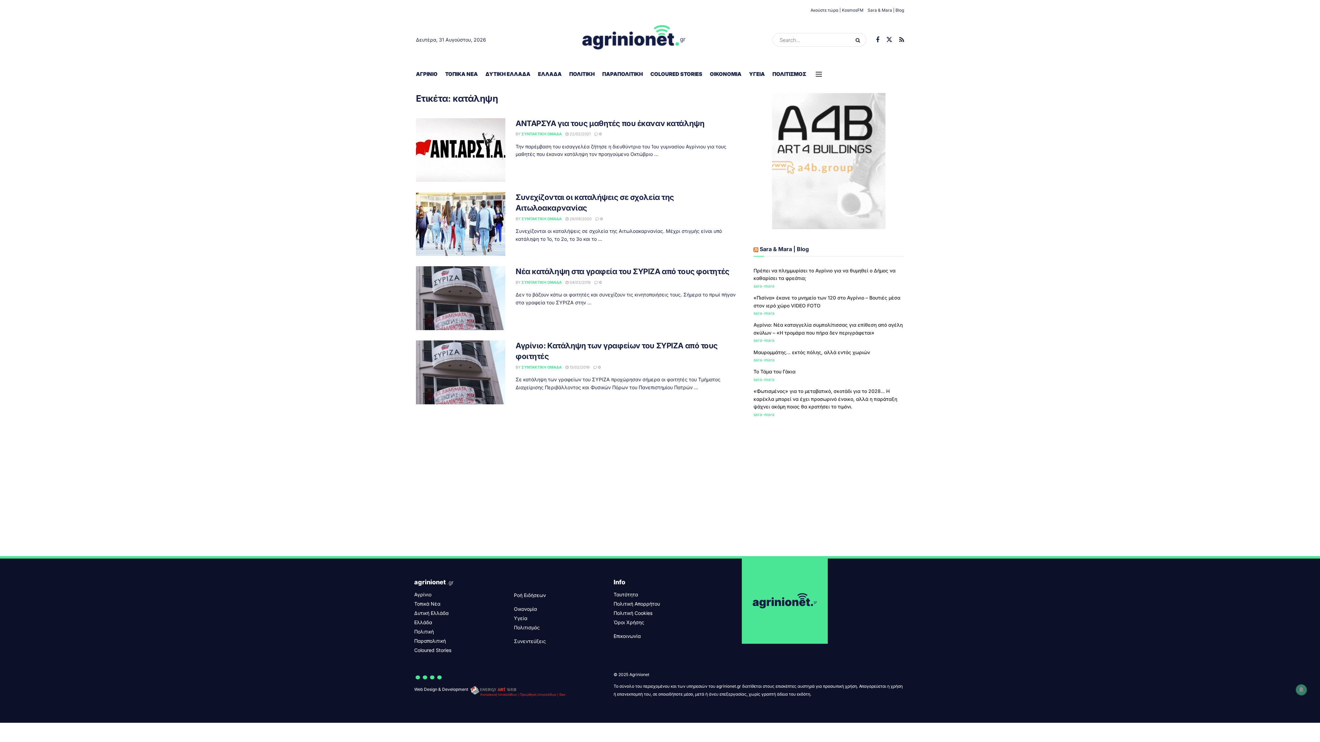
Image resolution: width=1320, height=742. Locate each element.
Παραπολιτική (622, 74)
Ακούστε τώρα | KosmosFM (837, 10)
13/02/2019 (579, 367)
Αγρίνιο (427, 74)
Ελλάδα (550, 74)
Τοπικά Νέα (461, 74)
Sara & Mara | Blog (886, 10)
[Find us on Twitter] (889, 40)
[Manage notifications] (1301, 689)
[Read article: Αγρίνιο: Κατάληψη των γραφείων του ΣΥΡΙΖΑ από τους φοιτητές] (460, 372)
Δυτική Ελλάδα (507, 74)
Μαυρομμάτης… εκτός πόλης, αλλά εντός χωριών (812, 352)
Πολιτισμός (789, 74)
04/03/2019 (580, 282)
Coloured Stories (676, 74)
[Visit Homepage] (634, 40)
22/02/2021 (580, 134)
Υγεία (757, 74)
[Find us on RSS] (901, 40)
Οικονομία (725, 74)
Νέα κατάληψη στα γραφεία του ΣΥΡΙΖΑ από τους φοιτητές (622, 271)
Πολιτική (582, 74)
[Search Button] (859, 40)
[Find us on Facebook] (877, 40)
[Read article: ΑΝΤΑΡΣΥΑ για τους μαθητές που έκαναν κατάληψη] (460, 150)
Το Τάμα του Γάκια (774, 371)
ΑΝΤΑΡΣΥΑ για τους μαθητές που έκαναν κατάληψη (610, 123)
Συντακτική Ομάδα (541, 134)
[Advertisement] (829, 480)
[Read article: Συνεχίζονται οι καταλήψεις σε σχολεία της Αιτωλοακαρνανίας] (460, 224)
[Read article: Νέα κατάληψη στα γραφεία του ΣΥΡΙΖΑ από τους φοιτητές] (460, 298)
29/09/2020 (580, 218)
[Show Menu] (819, 74)
